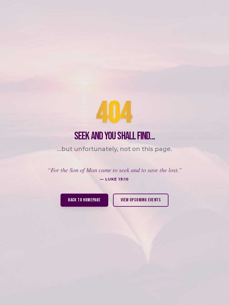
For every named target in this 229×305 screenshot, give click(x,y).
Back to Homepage (84, 200)
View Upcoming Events (141, 200)
